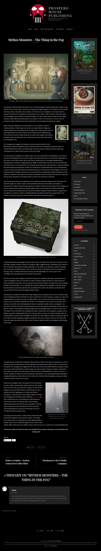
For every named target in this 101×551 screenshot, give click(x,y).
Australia (76, 245)
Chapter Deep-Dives (79, 193)
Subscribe (78, 227)
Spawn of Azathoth (79, 291)
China (75, 251)
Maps (75, 196)
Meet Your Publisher (47, 29)
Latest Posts (77, 181)
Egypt (75, 259)
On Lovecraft (60, 29)
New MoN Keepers (79, 190)
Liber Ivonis (36, 397)
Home (30, 29)
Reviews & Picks (78, 288)
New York (76, 282)
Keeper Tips (77, 268)
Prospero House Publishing (60, 12)
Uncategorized (78, 297)
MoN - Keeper (41, 447)
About (36, 29)
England (31, 447)
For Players (77, 184)
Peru (75, 285)
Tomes (76, 294)
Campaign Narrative (79, 248)
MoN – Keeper (78, 277)
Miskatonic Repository (80, 274)
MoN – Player (77, 280)
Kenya (75, 271)
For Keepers (77, 187)
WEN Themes (54, 546)
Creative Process (78, 256)
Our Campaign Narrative (81, 199)
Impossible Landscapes (80, 265)
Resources (70, 29)
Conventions (77, 253)
